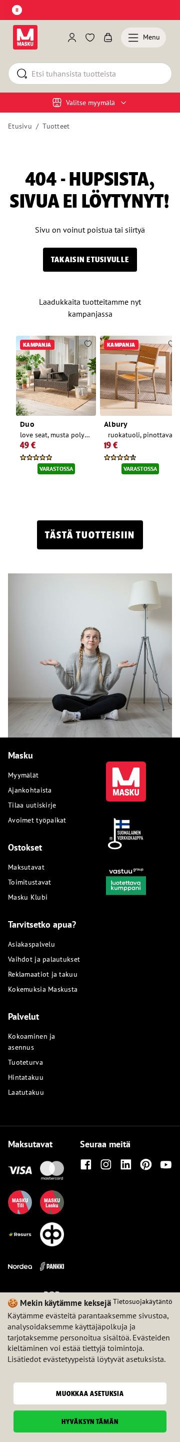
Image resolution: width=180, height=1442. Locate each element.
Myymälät (23, 775)
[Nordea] (20, 1266)
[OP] (52, 1234)
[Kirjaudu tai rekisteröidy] (72, 38)
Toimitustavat (30, 882)
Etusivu (20, 126)
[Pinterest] (146, 1164)
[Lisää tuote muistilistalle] (88, 345)
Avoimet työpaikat (37, 820)
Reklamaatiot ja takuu (43, 974)
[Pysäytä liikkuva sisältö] (17, 10)
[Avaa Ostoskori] (108, 38)
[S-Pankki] (52, 1266)
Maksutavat (26, 867)
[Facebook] (86, 1164)
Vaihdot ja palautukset (44, 959)
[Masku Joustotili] (20, 1234)
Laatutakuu (26, 1092)
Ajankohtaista (30, 790)
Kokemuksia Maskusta (43, 989)
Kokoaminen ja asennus (32, 1042)
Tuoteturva (25, 1062)
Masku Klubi (28, 897)
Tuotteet (56, 126)
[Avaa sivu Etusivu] (25, 37)
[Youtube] (166, 1164)
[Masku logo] (126, 776)
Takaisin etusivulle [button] (90, 259)
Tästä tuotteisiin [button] (90, 534)
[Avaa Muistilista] (90, 38)
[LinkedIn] (126, 1164)
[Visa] (20, 1170)
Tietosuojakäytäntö (142, 1301)
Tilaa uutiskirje (32, 805)
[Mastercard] (52, 1170)
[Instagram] (106, 1164)
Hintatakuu (26, 1077)
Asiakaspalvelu (31, 944)
